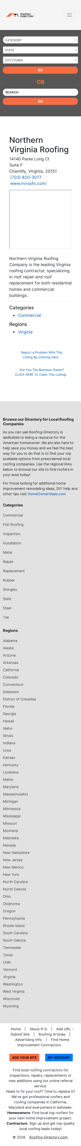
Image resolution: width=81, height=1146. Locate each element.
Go (40, 70)
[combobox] (40, 39)
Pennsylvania (14, 918)
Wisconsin (11, 999)
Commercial (29, 315)
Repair (8, 562)
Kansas (9, 758)
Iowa (7, 750)
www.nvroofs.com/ (28, 183)
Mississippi (12, 816)
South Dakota (14, 940)
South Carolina (15, 933)
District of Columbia (19, 699)
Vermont (10, 969)
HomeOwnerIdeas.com (47, 494)
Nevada (9, 845)
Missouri (10, 823)
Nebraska (11, 838)
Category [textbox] (13, 40)
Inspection (11, 534)
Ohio (7, 896)
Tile (6, 617)
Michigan (10, 801)
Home (16, 1029)
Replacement (14, 571)
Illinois (8, 736)
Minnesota (11, 809)
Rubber (9, 580)
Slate (7, 599)
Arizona (9, 655)
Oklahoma (11, 904)
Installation (12, 543)
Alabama (10, 641)
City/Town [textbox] (14, 60)
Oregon (9, 911)
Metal (7, 552)
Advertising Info (28, 1040)
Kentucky (10, 765)
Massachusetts (15, 794)
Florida (8, 706)
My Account (59, 1057)
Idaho (7, 728)
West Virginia (14, 991)
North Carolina (15, 882)
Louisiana (10, 772)
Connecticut (13, 684)
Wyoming (11, 1006)
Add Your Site (24, 1057)
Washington (13, 984)
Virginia (25, 331)
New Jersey (13, 860)
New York (11, 874)
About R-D (38, 1029)
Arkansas (10, 663)
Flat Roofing (13, 524)
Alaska (8, 648)
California (11, 670)
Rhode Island (14, 926)
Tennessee (12, 948)
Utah (7, 962)
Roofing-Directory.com (48, 1137)
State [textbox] (9, 50)
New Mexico (13, 867)
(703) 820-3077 (25, 177)
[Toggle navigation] (69, 15)
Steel (7, 608)
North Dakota (14, 889)
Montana (10, 831)
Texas (8, 955)
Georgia (9, 714)
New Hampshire (16, 853)
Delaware (10, 692)
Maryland (10, 787)
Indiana (9, 743)
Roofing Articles (52, 1034)
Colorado (10, 677)
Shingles (10, 589)
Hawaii (8, 721)
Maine (8, 779)
